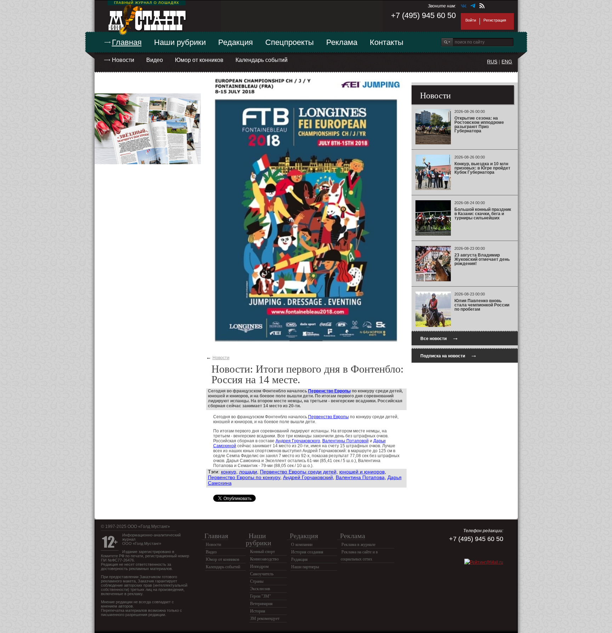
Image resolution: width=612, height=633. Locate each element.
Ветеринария (261, 603)
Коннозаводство (264, 559)
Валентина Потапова (360, 477)
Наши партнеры (305, 566)
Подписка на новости (448, 355)
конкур (228, 471)
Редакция (235, 42)
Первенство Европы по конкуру (244, 477)
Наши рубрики (180, 42)
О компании (301, 544)
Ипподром (259, 566)
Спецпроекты (289, 42)
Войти (470, 20)
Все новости (439, 337)
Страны (257, 581)
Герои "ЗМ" (260, 596)
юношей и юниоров (362, 471)
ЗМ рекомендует (264, 618)
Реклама (341, 42)
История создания (307, 551)
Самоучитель (261, 573)
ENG (507, 61)
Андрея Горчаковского (298, 440)
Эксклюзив (260, 588)
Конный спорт (262, 551)
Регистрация (494, 20)
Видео (154, 60)
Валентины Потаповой (345, 440)
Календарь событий (262, 60)
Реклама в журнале (358, 544)
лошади (248, 471)
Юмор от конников (199, 60)
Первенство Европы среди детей (298, 471)
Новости (123, 60)
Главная (127, 42)
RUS (492, 61)
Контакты (386, 42)
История (257, 611)
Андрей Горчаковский (308, 477)
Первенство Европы (329, 391)
